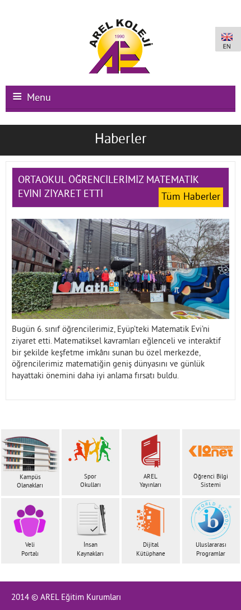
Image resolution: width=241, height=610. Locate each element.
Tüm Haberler (190, 197)
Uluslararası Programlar (211, 549)
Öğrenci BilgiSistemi (210, 481)
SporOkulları (90, 481)
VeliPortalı (30, 549)
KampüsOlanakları (30, 481)
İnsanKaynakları (90, 549)
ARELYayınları (150, 481)
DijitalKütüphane (150, 549)
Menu (39, 98)
